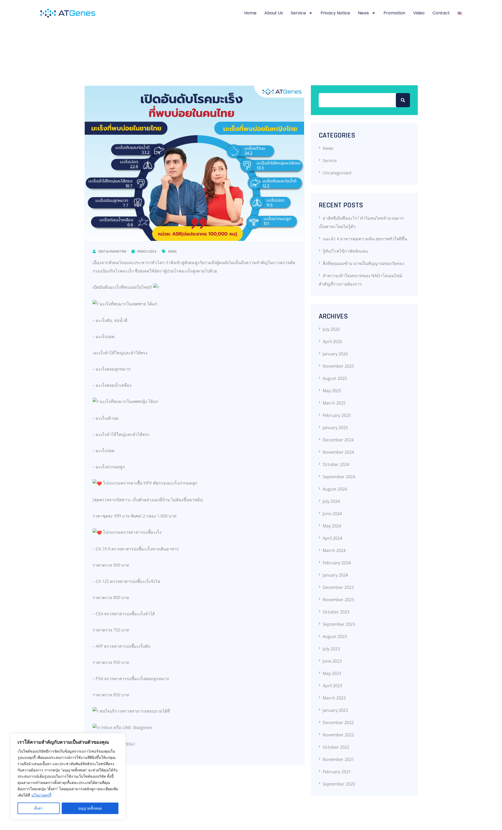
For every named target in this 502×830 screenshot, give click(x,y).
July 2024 (331, 501)
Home (250, 13)
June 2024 (332, 513)
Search (403, 100)
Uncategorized (337, 173)
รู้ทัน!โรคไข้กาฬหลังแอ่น (345, 251)
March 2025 (334, 403)
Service (298, 13)
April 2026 (332, 341)
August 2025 (335, 378)
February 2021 (337, 772)
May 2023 (332, 673)
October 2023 (336, 612)
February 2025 (337, 415)
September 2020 (339, 784)
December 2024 (338, 440)
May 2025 (332, 391)
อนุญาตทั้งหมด (90, 808)
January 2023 (335, 710)
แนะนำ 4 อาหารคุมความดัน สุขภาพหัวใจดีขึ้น (365, 239)
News (363, 13)
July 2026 (331, 329)
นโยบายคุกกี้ (41, 795)
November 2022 (338, 735)
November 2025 (338, 366)
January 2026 (335, 354)
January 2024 (335, 575)
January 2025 (335, 427)
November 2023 (338, 599)
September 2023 (339, 624)
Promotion (394, 13)
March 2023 (334, 698)
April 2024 (332, 538)
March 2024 (147, 251)
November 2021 (338, 759)
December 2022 (338, 722)
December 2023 (338, 587)
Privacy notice (335, 13)
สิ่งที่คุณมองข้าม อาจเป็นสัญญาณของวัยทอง (363, 263)
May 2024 (332, 526)
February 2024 (337, 563)
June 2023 (332, 661)
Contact (441, 13)
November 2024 (338, 452)
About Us (273, 13)
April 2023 (332, 686)
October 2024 (336, 464)
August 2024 (335, 489)
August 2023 (335, 636)
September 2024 (339, 477)
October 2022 (336, 747)
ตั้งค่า (38, 808)
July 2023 (331, 649)
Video (419, 13)
